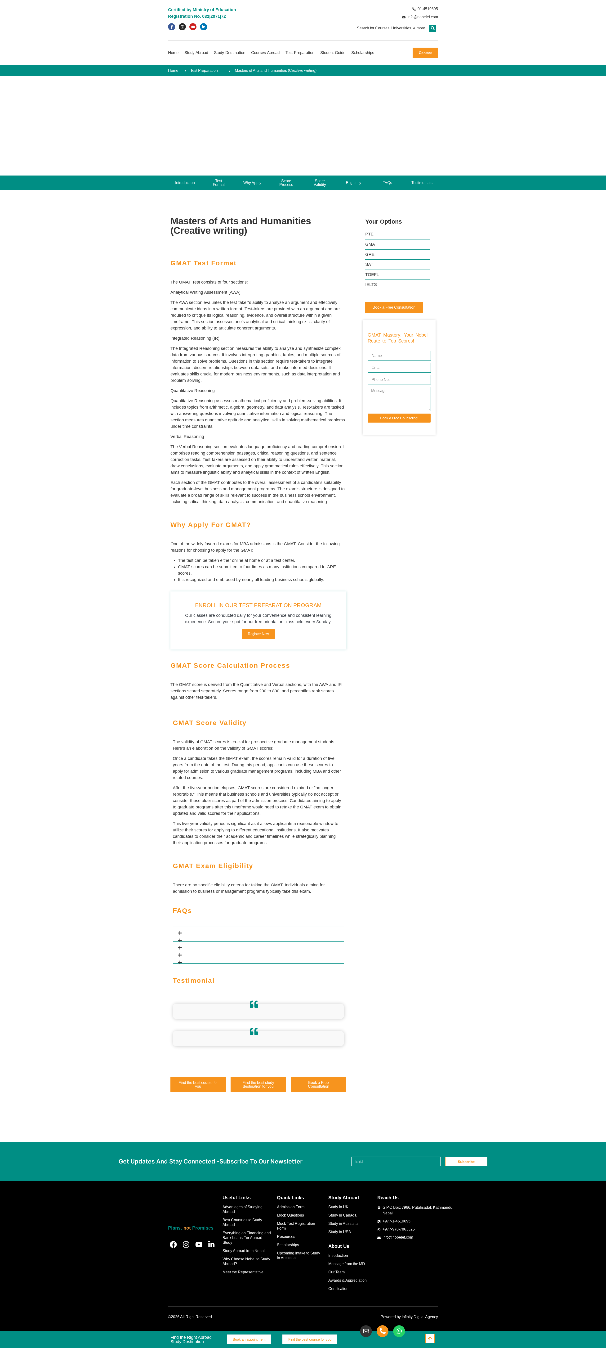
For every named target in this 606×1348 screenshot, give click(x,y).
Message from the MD (346, 1264)
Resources (286, 1237)
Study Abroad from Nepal (244, 1251)
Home (173, 52)
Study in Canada (342, 1215)
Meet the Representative (243, 1272)
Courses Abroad (265, 52)
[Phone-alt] (382, 1331)
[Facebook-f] (171, 26)
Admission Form (290, 1207)
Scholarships (362, 52)
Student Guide (332, 52)
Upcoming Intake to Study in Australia (298, 1255)
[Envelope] (366, 1331)
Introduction (338, 1255)
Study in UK (338, 1207)
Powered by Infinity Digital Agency (409, 1317)
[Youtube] (192, 26)
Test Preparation (299, 52)
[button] (432, 28)
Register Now (258, 634)
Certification (338, 1289)
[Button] (430, 1338)
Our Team (336, 1272)
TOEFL (372, 274)
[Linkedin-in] (203, 26)
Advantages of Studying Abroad (243, 1209)
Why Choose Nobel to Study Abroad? (246, 1261)
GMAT (371, 244)
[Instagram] (182, 26)
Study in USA (339, 1232)
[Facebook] (173, 1244)
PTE (369, 234)
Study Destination (229, 52)
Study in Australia (343, 1224)
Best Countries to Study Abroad (242, 1222)
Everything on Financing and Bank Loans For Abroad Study (247, 1237)
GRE (369, 254)
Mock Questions (290, 1215)
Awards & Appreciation (347, 1280)
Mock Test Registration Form (296, 1226)
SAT (369, 264)
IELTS (371, 284)
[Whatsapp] (399, 1331)
